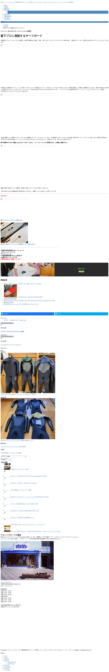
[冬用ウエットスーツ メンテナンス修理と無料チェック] (28, 419)
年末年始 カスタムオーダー (30, 304)
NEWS (29, 31)
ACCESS (6, 668)
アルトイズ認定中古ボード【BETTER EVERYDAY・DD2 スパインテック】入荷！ (36, 531)
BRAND (6, 660)
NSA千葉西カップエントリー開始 (11, 452)
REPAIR (6, 665)
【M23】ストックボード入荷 (19, 469)
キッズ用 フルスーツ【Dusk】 (33, 283)
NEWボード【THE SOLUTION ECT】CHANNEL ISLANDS (29, 476)
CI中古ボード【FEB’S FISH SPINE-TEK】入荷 (25, 510)
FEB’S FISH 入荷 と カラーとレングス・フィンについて (28, 524)
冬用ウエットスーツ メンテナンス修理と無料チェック (17, 440)
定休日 (12, 302)
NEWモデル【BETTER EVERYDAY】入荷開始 (12, 331)
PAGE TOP (105, 650)
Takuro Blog (22, 320)
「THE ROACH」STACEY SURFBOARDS (29, 297)
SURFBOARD (11, 11)
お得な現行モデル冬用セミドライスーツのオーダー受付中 (18, 394)
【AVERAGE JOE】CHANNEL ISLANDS (42, 300)
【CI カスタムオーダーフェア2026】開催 (13, 446)
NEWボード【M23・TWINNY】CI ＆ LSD (23, 483)
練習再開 (13, 298)
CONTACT (7, 670)
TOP (5, 656)
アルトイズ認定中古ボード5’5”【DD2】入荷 (24, 503)
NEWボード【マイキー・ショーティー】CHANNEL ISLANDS (30, 497)
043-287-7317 (8, 254)
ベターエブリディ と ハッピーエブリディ (11, 344)
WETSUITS (10, 13)
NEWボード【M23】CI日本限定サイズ (22, 517)
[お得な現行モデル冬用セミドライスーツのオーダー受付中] (28, 373)
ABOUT (6, 659)
